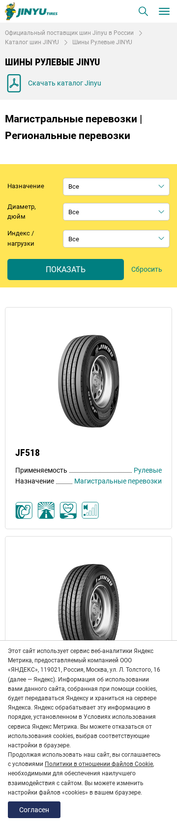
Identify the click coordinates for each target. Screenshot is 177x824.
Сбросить (146, 269)
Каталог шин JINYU (32, 42)
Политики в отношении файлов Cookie (99, 764)
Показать (66, 269)
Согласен (34, 810)
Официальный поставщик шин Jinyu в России (69, 32)
